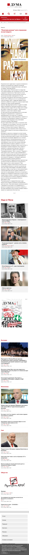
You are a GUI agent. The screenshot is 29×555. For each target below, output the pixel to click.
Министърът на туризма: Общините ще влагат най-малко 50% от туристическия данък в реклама (14, 407)
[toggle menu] (26, 14)
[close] (28, 545)
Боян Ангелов (7, 245)
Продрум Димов (7, 35)
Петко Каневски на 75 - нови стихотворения (13, 266)
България (4, 340)
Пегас (5, 22)
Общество (4, 472)
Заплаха (3, 491)
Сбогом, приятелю (6, 288)
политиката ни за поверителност (14, 550)
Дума (6, 222)
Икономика (4, 386)
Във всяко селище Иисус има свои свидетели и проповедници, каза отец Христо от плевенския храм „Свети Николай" (14, 370)
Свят (2, 430)
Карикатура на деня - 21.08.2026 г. (9, 504)
